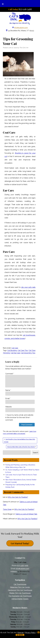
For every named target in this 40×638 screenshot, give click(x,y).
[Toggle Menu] (3, 3)
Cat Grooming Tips (28, 353)
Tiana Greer (7, 509)
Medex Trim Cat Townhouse (20, 593)
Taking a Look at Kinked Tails (26, 514)
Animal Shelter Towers (19, 599)
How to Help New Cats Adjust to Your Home (21, 446)
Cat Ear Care (15, 353)
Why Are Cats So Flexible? (18, 497)
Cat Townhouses (20, 584)
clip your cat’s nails (28, 287)
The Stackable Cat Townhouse (20, 596)
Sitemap (20, 633)
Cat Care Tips (23, 350)
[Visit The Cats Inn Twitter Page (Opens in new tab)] (17, 635)
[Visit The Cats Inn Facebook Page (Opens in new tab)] (38, 633)
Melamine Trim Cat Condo (20, 587)
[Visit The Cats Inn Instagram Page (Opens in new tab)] (19, 635)
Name (8, 390)
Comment (9, 374)
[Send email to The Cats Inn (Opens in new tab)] (23, 635)
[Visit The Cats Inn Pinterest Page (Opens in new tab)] (21, 635)
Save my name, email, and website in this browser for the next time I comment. (19, 417)
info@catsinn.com (21, 28)
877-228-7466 (22, 566)
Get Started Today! (20, 543)
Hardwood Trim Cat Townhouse (20, 590)
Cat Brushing (12, 350)
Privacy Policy (30, 633)
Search (35, 453)
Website (8, 407)
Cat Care (14, 348)
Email (7, 398)
